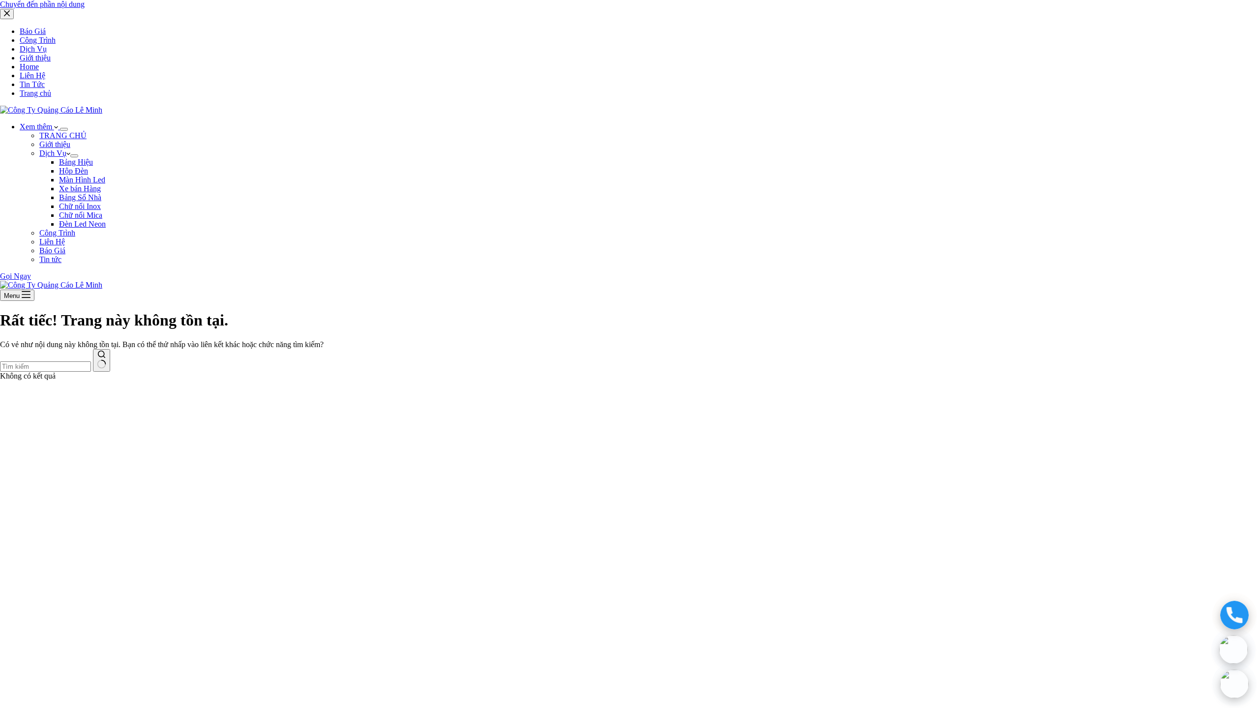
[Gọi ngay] (1235, 615)
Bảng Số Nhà (80, 197)
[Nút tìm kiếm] (101, 360)
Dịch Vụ (52, 153)
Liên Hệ (52, 241)
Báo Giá (52, 250)
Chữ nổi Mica (80, 215)
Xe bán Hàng (80, 188)
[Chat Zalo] (1234, 649)
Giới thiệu (54, 144)
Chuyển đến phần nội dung (42, 4)
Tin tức (50, 259)
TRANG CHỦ (63, 135)
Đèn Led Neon (82, 224)
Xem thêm (37, 126)
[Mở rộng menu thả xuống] (64, 129)
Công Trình (57, 233)
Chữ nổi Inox (80, 206)
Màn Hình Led (82, 180)
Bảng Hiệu (76, 162)
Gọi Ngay (15, 276)
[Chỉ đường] (1235, 684)
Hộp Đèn (73, 171)
